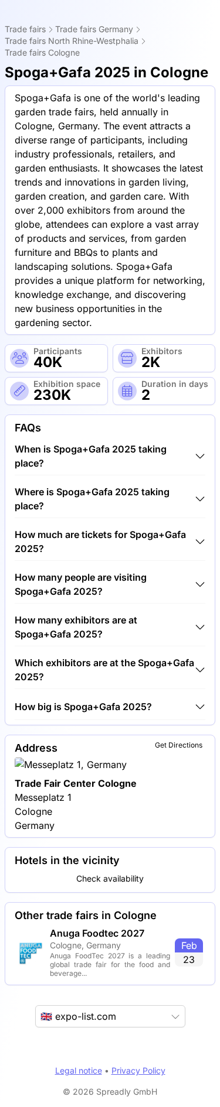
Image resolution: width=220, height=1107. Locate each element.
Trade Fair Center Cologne (76, 783)
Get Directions (178, 745)
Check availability (110, 878)
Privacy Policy (138, 1070)
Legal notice (78, 1070)
